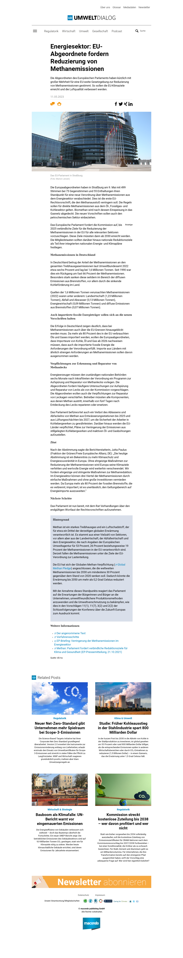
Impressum (100, 895)
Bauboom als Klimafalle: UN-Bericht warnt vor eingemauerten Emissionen (60, 819)
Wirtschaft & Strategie (60, 809)
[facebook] (116, 105)
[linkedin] (130, 105)
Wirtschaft (68, 31)
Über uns (105, 7)
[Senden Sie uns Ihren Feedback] (52, 104)
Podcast (117, 31)
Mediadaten (129, 7)
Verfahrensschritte (68, 637)
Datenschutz (83, 895)
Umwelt (84, 31)
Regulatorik (51, 31)
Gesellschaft (100, 31)
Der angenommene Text (71, 633)
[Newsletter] (91, 882)
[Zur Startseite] (91, 18)
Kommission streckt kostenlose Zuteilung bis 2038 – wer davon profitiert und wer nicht (123, 821)
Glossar (117, 7)
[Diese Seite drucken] (59, 104)
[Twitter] (121, 105)
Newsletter (144, 7)
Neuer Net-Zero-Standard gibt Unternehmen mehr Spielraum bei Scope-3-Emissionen (60, 728)
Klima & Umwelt (123, 718)
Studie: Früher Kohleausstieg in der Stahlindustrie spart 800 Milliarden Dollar (123, 728)
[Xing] (125, 105)
